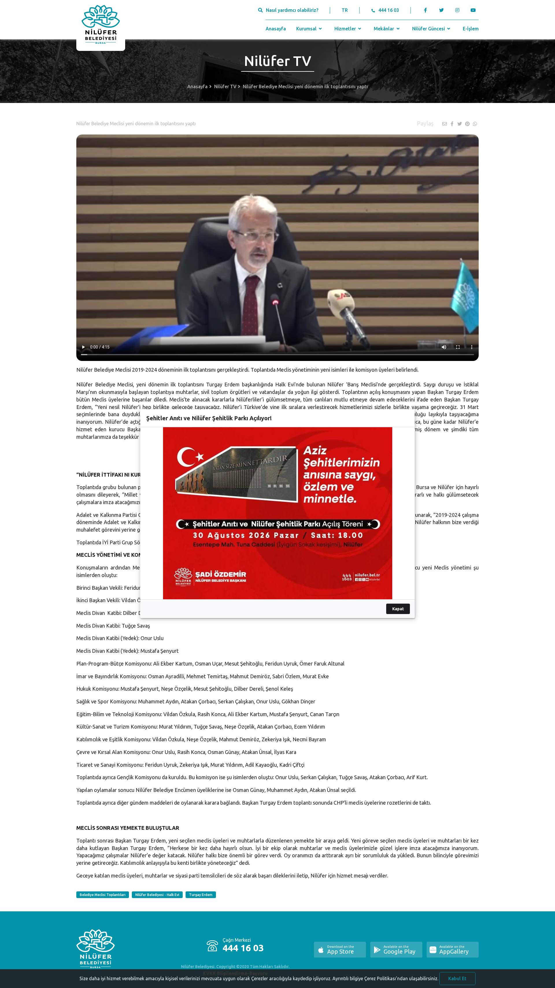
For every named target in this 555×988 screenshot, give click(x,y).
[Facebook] (425, 10)
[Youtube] (474, 10)
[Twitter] (441, 10)
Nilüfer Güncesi (429, 28)
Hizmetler (345, 28)
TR (345, 10)
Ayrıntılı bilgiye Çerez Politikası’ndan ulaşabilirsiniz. (385, 978)
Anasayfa (276, 28)
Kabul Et (457, 978)
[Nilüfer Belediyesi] (101, 25)
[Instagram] (457, 10)
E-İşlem (471, 28)
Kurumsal (307, 28)
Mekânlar (384, 28)
